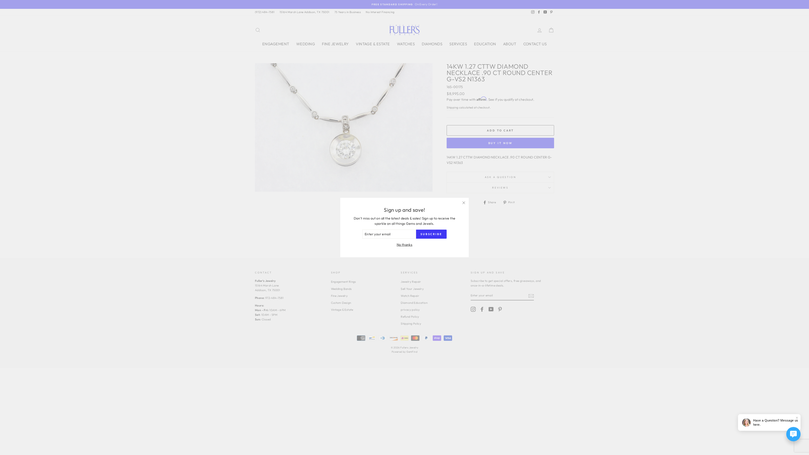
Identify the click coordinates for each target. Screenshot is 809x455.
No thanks (405, 244)
